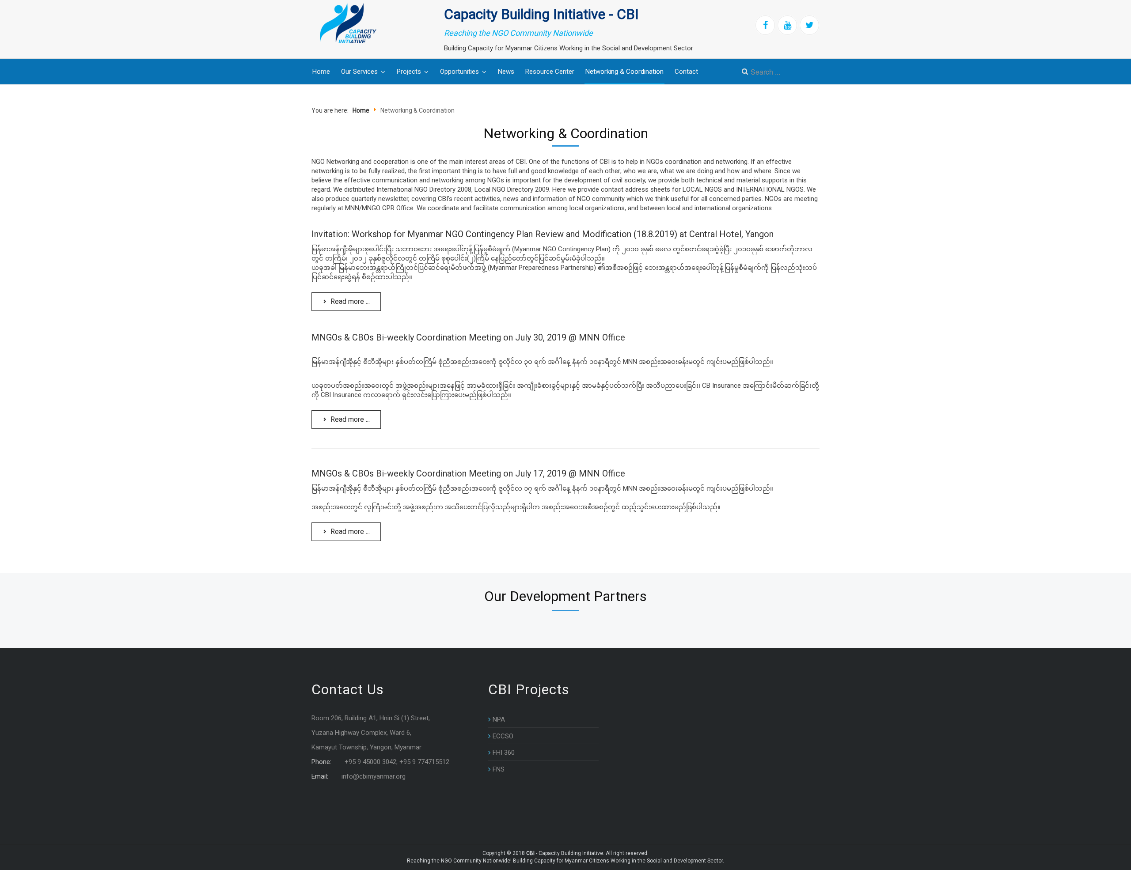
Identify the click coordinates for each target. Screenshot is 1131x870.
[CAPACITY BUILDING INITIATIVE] (356, 23)
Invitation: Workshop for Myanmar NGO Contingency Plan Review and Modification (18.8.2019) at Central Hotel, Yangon (542, 234)
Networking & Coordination (624, 72)
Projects (409, 72)
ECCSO (503, 736)
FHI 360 (504, 753)
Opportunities (459, 72)
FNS (499, 769)
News (506, 72)
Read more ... (349, 301)
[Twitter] (809, 25)
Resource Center (549, 72)
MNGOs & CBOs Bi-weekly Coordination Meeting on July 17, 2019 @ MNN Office (468, 473)
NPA (499, 719)
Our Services (359, 72)
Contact (686, 72)
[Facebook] (765, 25)
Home (321, 72)
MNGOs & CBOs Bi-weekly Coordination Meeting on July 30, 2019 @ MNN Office (468, 337)
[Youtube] (787, 25)
